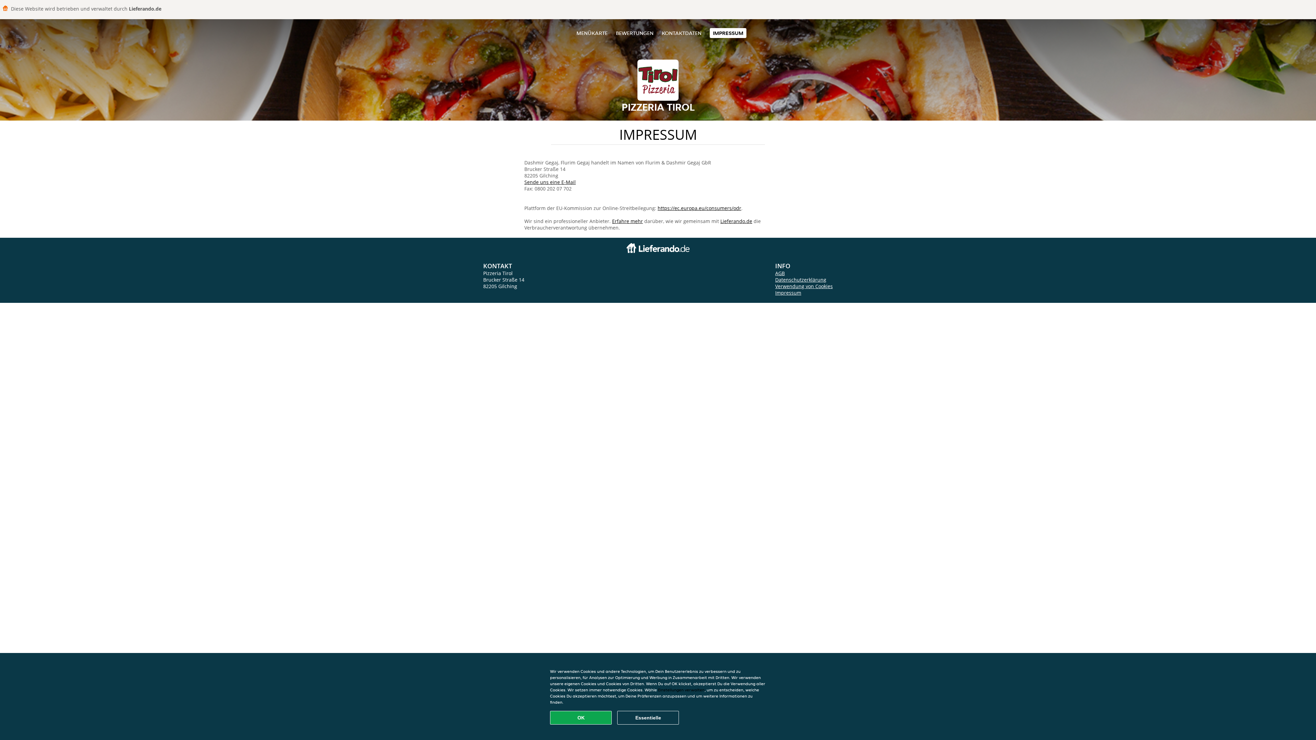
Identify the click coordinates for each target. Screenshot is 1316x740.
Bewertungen (635, 33)
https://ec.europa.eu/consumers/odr (699, 208)
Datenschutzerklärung (800, 279)
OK (581, 717)
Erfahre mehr (627, 221)
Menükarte (592, 33)
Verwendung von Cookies (804, 286)
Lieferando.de (736, 221)
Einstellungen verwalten (681, 689)
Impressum (728, 33)
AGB (780, 273)
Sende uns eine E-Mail (550, 182)
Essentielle (648, 717)
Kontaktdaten (682, 33)
